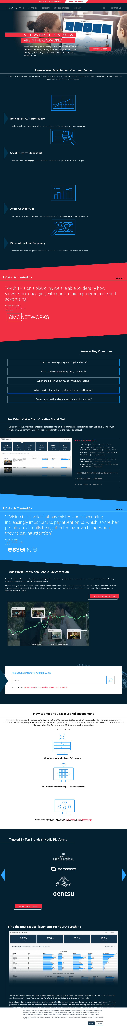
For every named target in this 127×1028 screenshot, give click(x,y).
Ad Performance (86, 440)
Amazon (33, 687)
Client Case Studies (28, 906)
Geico (26, 687)
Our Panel (70, 820)
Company (77, 8)
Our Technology (85, 820)
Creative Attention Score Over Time (97, 473)
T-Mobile (63, 687)
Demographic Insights (89, 484)
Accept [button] (91, 1023)
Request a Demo (100, 49)
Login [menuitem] (102, 8)
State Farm (53, 687)
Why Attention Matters (104, 596)
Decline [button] (100, 1023)
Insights (46, 8)
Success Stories (61, 8)
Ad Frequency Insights (89, 478)
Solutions (32, 8)
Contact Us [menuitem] (116, 8)
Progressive (43, 687)
